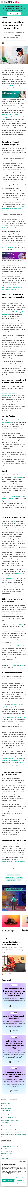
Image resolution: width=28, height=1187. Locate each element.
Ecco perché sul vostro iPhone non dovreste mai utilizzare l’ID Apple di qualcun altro (14, 992)
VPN (19, 880)
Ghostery (9, 707)
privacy (5, 17)
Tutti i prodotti (5, 1122)
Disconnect (14, 705)
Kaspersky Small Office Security (8, 1117)
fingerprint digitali (18, 477)
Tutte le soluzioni (5, 1110)
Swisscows (14, 665)
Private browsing (10, 877)
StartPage (18, 646)
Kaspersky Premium (6, 1108)
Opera (4, 211)
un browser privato (11, 724)
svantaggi (8, 559)
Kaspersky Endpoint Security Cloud (9, 1120)
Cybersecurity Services (6, 1144)
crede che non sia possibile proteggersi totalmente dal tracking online (13, 117)
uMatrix (16, 707)
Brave (3, 578)
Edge (15, 208)
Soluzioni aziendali (6, 1140)
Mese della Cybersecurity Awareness (14, 1017)
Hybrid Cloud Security (6, 1151)
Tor (14, 521)
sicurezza (19, 877)
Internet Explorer (7, 208)
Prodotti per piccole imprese (9, 1114)
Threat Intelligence (6, 1156)
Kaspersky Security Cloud (10, 760)
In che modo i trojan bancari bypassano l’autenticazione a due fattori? (14, 1044)
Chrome (21, 206)
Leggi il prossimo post (8, 938)
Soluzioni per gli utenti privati (9, 1099)
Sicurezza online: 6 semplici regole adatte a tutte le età (14, 1074)
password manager (8, 247)
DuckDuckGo (18, 624)
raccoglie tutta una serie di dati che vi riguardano (13, 393)
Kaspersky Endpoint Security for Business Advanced (13, 1134)
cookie (6, 173)
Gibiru (21, 665)
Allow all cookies (7, 1180)
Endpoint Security (5, 1148)
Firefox (20, 208)
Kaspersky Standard (6, 1103)
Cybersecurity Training (6, 1153)
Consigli (14, 985)
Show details (19, 1177)
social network (11, 880)
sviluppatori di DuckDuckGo (17, 717)
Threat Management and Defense (9, 1146)
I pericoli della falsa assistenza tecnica (11, 943)
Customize (19, 1180)
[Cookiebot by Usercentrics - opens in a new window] (19, 1161)
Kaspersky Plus (4, 1105)
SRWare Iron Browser (15, 576)
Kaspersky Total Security (16, 758)
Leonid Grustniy (9, 43)
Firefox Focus (11, 457)
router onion (13, 530)
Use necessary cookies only (14, 1183)
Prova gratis (14, 14)
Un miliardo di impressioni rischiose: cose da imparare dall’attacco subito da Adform (10, 930)
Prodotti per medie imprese (8, 1126)
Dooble (9, 578)
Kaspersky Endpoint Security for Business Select (12, 1132)
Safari (9, 211)
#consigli (10, 875)
